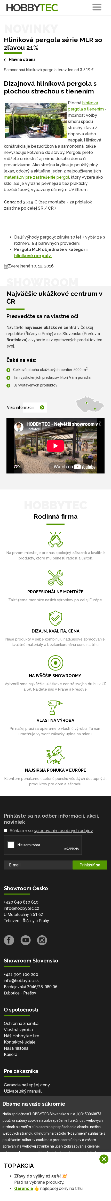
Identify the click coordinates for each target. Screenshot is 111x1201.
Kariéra (10, 1054)
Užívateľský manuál (23, 1091)
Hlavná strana (22, 59)
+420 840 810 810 (21, 902)
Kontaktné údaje (20, 1042)
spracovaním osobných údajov (63, 830)
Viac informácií (20, 407)
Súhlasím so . (51, 830)
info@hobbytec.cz (21, 908)
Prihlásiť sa (90, 865)
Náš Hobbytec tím (21, 1035)
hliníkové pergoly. (33, 255)
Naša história (16, 1048)
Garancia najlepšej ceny (27, 1085)
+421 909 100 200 (21, 974)
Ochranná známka (21, 1023)
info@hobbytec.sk (21, 980)
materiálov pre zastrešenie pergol (36, 177)
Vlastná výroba (18, 1029)
